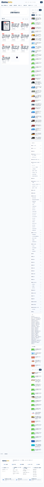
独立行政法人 (37, 282)
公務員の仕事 (25, 5)
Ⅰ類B (33, 316)
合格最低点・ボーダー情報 (37, 182)
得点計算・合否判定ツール (36, 184)
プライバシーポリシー (13, 484)
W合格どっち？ (20, 5)
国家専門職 (36, 201)
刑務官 (33, 204)
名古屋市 (37, 190)
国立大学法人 (37, 232)
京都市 (37, 151)
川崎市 (37, 259)
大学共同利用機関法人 (36, 236)
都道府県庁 (36, 251)
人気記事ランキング (30, 5)
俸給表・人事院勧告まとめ (4, 5)
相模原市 (37, 290)
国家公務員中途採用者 (36, 199)
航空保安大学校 (34, 223)
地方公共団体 (34, 326)
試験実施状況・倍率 (37, 307)
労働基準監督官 (34, 206)
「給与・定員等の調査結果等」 (36, 317)
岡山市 (37, 256)
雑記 (37, 311)
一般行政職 (39, 318)
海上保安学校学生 (34, 216)
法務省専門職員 (34, 211)
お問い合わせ (20, 484)
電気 (38, 342)
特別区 (36, 249)
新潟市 (37, 265)
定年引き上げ (36, 157)
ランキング (37, 148)
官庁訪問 (36, 309)
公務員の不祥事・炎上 (37, 159)
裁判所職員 (37, 304)
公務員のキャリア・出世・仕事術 (37, 155)
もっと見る (35, 5)
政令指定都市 (36, 247)
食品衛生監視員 (34, 228)
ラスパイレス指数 (36, 167)
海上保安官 (33, 218)
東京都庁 (37, 273)
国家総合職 (36, 230)
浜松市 (37, 279)
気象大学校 (33, 209)
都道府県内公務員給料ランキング (36, 341)
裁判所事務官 (37, 301)
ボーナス (36, 165)
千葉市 (37, 178)
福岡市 (37, 298)
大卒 (33, 327)
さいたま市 (37, 145)
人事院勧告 (38, 319)
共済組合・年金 (36, 172)
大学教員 (37, 327)
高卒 (33, 343)
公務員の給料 (15, 5)
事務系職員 (36, 234)
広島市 (37, 262)
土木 (38, 325)
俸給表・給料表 (36, 170)
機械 (37, 333)
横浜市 (37, 276)
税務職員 (33, 221)
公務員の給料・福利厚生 (37, 163)
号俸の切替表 (36, 174)
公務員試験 (10, 5)
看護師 (37, 335)
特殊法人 (36, 284)
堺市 (37, 253)
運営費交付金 (36, 241)
